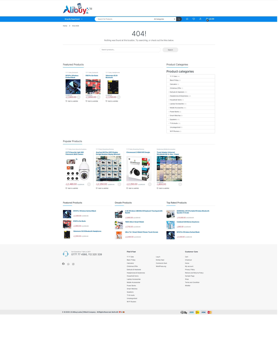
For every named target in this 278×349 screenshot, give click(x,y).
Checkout (188, 260)
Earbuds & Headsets (177, 92)
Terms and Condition (192, 282)
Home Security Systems (79, 149)
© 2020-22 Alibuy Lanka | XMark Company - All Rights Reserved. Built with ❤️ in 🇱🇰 (94, 312)
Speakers (173, 119)
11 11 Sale (68, 72)
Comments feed (161, 263)
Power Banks (174, 112)
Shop (187, 279)
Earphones (160, 149)
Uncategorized (175, 127)
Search (170, 50)
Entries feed (160, 260)
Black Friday (174, 80)
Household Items (176, 100)
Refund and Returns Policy (194, 273)
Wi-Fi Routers (174, 131)
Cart (186, 257)
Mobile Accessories (176, 108)
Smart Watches (175, 115)
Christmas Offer (175, 88)
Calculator (173, 84)
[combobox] (124, 19)
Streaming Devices (108, 149)
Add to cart (78, 97)
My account (189, 266)
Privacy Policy (190, 269)
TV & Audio (174, 123)
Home (65, 26)
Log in (158, 257)
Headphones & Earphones (113, 73)
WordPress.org (161, 266)
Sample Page (189, 276)
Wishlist (187, 285)
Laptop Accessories (177, 104)
